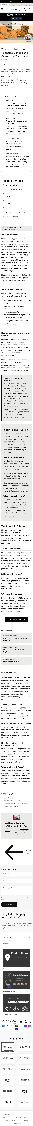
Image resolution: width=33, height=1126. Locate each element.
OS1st (21, 598)
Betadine (11, 355)
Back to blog (29, 852)
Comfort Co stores (20, 561)
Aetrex (10, 563)
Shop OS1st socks (16, 619)
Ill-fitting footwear (11, 300)
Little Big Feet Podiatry (18, 83)
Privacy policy (25, 1114)
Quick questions (12, 217)
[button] (25, 9)
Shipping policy (7, 1117)
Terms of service (27, 1117)
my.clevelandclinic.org (12, 800)
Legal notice (17, 1123)
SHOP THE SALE (16, 18)
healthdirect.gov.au (11, 806)
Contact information (23, 1120)
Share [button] (5, 65)
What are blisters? (12, 185)
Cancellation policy (11, 1120)
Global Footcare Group (14, 1114)
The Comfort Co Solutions (15, 212)
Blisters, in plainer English (15, 208)
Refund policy (17, 1117)
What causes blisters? (14, 189)
